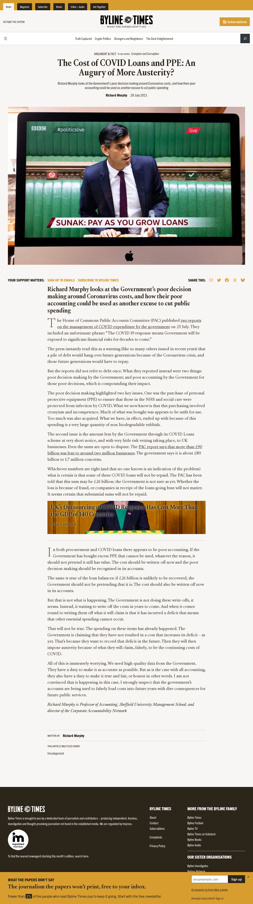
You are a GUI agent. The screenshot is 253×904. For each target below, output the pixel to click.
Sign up (236, 879)
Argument (100, 54)
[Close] (248, 877)
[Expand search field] (245, 38)
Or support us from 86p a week (209, 889)
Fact (113, 54)
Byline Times (194, 817)
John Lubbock (64, 525)
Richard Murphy (116, 95)
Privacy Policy (157, 846)
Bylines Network (196, 871)
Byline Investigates (197, 866)
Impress (127, 824)
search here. (82, 856)
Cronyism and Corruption (145, 53)
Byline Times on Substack (201, 834)
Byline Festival (195, 823)
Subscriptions (237, 22)
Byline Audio (194, 845)
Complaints (156, 837)
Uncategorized (55, 753)
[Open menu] (5, 38)
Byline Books (194, 839)
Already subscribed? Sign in (207, 898)
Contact (154, 823)
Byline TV (192, 828)
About (153, 817)
